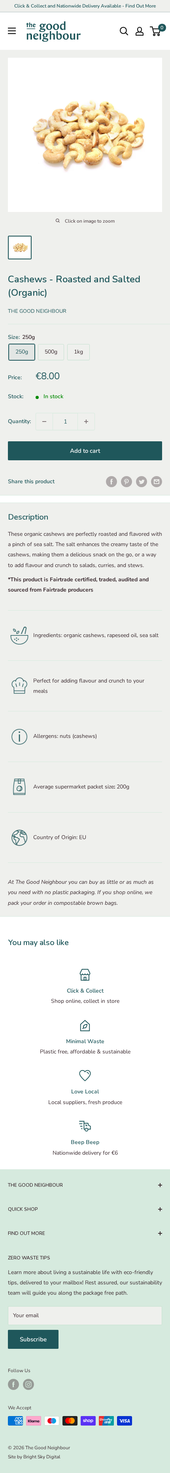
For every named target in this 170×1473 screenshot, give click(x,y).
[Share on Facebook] (111, 481)
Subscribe (33, 1339)
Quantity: (19, 421)
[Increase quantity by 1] (86, 421)
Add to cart (85, 451)
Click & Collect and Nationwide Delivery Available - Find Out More (85, 6)
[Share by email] (156, 481)
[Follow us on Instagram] (28, 1384)
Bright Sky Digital (41, 1457)
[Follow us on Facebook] (13, 1384)
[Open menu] (12, 31)
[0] (156, 31)
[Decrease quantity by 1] (44, 421)
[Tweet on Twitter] (141, 481)
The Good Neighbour (37, 311)
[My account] (140, 31)
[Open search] (124, 31)
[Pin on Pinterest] (126, 481)
